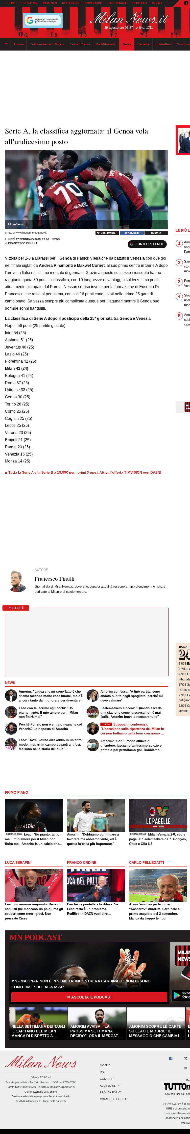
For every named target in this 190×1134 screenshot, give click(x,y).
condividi (130, 232)
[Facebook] (186, 3)
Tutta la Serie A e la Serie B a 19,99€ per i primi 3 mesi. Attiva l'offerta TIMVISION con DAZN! (84, 472)
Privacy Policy (111, 1092)
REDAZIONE (71, 3)
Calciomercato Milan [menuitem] (46, 44)
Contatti (106, 1079)
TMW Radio (93, 3)
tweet (155, 232)
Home (11, 3)
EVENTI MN (30, 3)
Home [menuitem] (19, 44)
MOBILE (157, 3)
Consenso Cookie (113, 1099)
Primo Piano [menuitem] (80, 44)
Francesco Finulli (22, 243)
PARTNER (50, 3)
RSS (102, 1072)
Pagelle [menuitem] (143, 44)
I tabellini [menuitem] (163, 44)
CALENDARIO (117, 3)
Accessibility (110, 1085)
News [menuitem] (127, 44)
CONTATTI (139, 3)
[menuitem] (6, 44)
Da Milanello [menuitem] (106, 44)
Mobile (105, 1065)
